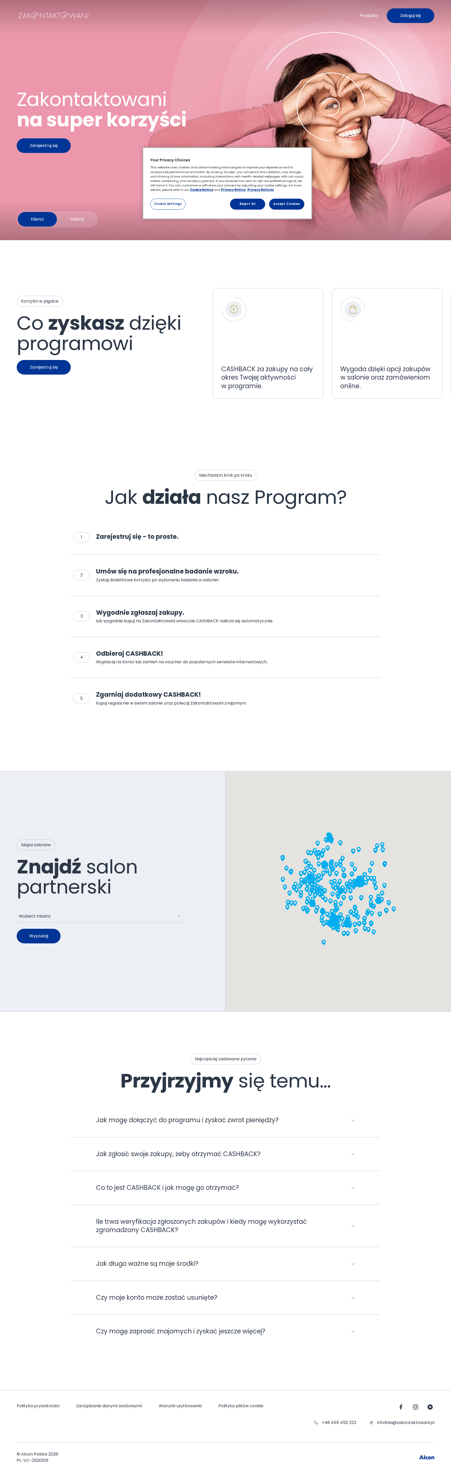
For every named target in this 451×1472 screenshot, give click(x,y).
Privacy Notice (233, 190)
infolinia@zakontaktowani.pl (405, 1423)
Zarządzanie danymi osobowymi (109, 1406)
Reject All (248, 204)
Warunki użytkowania (180, 1406)
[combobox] (100, 916)
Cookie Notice (201, 190)
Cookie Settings (168, 204)
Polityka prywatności (38, 1406)
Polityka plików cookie (240, 1406)
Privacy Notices (260, 190)
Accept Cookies (286, 204)
